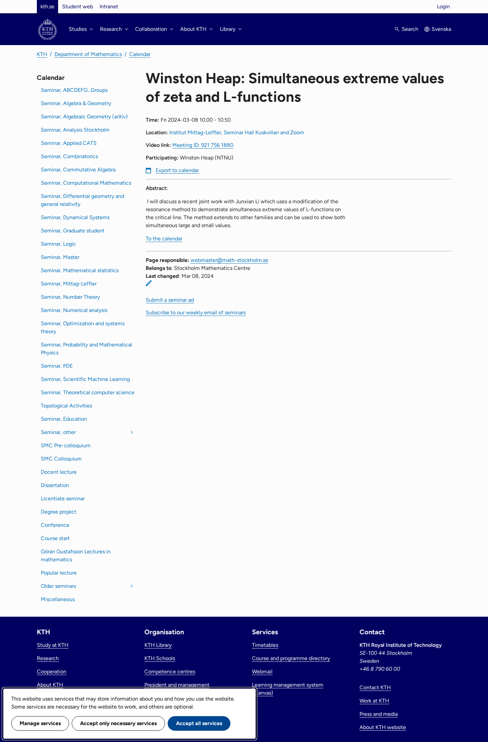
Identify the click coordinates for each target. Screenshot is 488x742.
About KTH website (383, 727)
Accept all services (199, 723)
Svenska (441, 29)
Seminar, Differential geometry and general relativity (82, 200)
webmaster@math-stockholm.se (229, 260)
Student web (77, 6)
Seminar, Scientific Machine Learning (85, 379)
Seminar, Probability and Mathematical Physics (86, 348)
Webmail (262, 671)
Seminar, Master (60, 257)
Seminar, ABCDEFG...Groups (74, 90)
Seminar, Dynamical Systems (75, 217)
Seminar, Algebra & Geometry (76, 103)
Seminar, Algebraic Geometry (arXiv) (84, 116)
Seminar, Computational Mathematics (86, 183)
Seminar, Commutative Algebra (78, 169)
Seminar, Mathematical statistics (80, 270)
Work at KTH (374, 701)
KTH (42, 54)
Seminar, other (58, 432)
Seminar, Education (64, 419)
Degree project (58, 512)
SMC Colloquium (61, 459)
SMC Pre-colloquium (66, 445)
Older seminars (58, 586)
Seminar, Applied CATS (69, 143)
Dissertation (55, 485)
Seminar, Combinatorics (69, 156)
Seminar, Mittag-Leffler (69, 283)
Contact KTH (375, 687)
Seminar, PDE (57, 366)
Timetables (265, 645)
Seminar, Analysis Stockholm (75, 130)
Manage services (40, 723)
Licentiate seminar (63, 498)
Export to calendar (177, 170)
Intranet (109, 6)
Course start (55, 538)
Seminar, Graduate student (73, 230)
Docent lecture (59, 472)
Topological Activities (66, 405)
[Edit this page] (149, 283)
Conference (55, 525)
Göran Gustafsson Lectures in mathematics (76, 555)
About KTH (50, 685)
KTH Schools (159, 658)
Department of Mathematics (88, 54)
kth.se (47, 6)
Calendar (139, 54)
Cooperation (51, 671)
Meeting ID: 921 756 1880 (202, 145)
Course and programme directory (291, 658)
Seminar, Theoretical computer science (87, 392)
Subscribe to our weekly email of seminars (196, 312)
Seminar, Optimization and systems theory (82, 327)
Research (48, 658)
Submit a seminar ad (170, 300)
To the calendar (164, 238)
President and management (176, 685)
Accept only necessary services (118, 723)
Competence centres (169, 671)
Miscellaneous (58, 599)
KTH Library (158, 645)
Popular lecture (59, 573)
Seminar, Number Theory (70, 297)
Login (443, 6)
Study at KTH (52, 645)
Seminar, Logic (58, 244)
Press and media (379, 714)
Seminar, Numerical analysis (74, 310)
